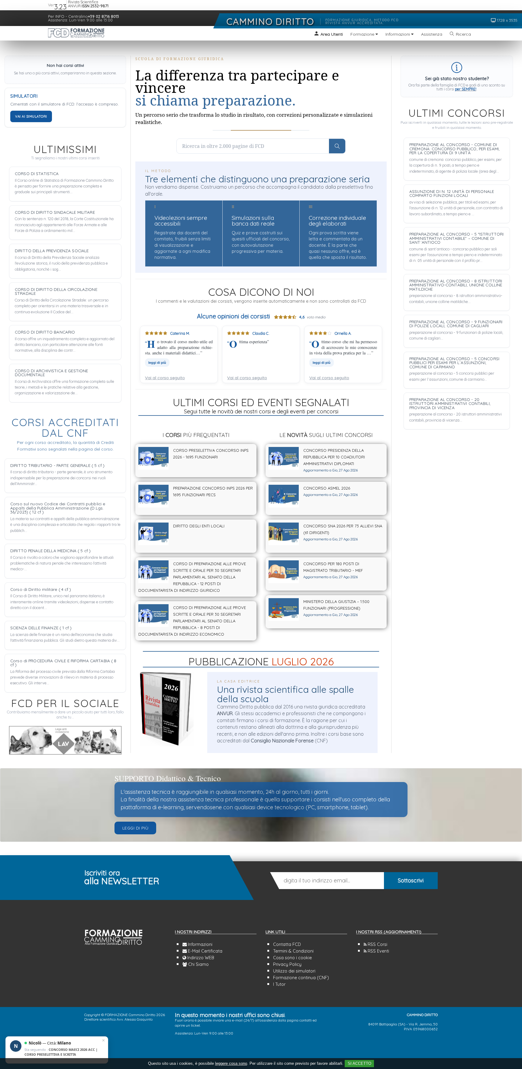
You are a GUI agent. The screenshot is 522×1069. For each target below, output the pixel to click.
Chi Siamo (198, 964)
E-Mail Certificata (204, 951)
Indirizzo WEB (200, 957)
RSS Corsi (376, 944)
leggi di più (157, 362)
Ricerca (463, 34)
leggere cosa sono (231, 1063)
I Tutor (279, 984)
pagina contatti (299, 1020)
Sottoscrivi (411, 880)
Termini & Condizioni (293, 951)
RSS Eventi (377, 951)
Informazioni (199, 944)
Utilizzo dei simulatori (294, 971)
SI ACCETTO (359, 1063)
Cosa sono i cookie (292, 957)
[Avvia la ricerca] (337, 146)
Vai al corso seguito (165, 377)
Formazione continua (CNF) (301, 977)
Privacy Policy (287, 964)
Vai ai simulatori (31, 116)
